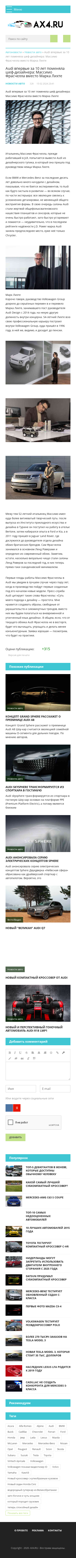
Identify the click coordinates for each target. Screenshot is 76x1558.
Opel (10, 1449)
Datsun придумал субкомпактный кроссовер (46, 1277)
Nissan (64, 1443)
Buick (10, 1431)
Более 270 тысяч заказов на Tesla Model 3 (46, 1338)
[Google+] (47, 1540)
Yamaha (12, 1472)
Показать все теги (18, 1513)
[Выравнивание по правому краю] (45, 1052)
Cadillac (23, 1431)
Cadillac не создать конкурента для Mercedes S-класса (46, 1385)
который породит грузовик (23, 1501)
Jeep (22, 1437)
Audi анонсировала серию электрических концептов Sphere (32, 859)
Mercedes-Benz (46, 1443)
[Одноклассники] (41, 1540)
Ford (62, 1431)
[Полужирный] (10, 1052)
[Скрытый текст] (16, 1058)
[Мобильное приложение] (17, 1540)
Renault (36, 1449)
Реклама (38, 1530)
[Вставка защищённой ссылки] (63, 1052)
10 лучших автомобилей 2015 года (48, 1229)
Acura (11, 1426)
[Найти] (54, 38)
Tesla (36, 1455)
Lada (32, 1437)
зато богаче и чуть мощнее (23, 1495)
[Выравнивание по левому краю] (33, 1052)
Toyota (47, 1455)
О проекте (21, 1530)
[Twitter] (35, 1540)
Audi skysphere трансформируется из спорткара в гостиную (35, 788)
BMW (62, 1426)
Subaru (11, 1455)
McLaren (12, 1443)
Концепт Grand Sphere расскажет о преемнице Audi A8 (33, 718)
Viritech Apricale (16, 1461)
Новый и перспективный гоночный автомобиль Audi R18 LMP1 (34, 1028)
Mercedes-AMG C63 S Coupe (44, 1197)
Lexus (44, 1437)
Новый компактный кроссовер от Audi (37, 977)
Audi (51, 1426)
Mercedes (27, 1443)
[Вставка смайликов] (51, 1052)
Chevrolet (37, 1431)
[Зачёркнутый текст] (26, 1052)
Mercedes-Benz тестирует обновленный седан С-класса (44, 1294)
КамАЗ (25, 1472)
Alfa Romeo (25, 1426)
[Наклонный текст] (15, 1052)
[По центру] (39, 1052)
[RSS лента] (59, 1540)
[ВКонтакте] (9, 1108)
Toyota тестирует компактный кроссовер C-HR (47, 1244)
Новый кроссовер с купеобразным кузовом (33, 1478)
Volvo (55, 1466)
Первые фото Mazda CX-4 (43, 1306)
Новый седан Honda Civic (22, 1484)
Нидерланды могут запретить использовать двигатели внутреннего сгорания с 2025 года (44, 1263)
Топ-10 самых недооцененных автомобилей (38, 1216)
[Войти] (66, 38)
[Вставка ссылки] (57, 1052)
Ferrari (51, 1431)
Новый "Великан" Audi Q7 (25, 928)
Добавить (15, 1137)
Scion (49, 1449)
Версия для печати (19, 655)
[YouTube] (53, 1540)
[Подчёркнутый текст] (20, 1052)
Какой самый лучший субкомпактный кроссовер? (47, 1184)
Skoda (60, 1449)
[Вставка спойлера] (34, 1058)
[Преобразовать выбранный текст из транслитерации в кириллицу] (28, 1058)
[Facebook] (23, 1540)
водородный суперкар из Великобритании (32, 1490)
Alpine (40, 1426)
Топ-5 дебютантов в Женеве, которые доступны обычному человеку (46, 1170)
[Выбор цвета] (10, 1058)
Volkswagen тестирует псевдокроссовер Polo (43, 1323)
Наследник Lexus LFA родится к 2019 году (48, 1368)
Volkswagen (36, 1461)
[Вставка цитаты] (22, 1058)
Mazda (56, 1437)
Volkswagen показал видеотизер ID (27, 1466)
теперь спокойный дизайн (23, 1507)
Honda (11, 1437)
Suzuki (24, 1455)
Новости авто (15, 83)
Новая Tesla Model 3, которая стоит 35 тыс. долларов (48, 1353)
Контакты (55, 1530)
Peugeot (22, 1449)
